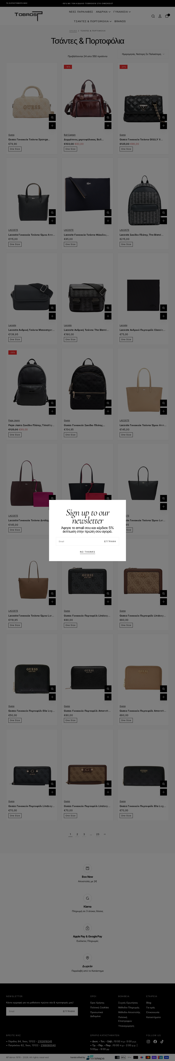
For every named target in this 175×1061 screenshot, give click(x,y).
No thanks (87, 552)
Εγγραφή (110, 541)
